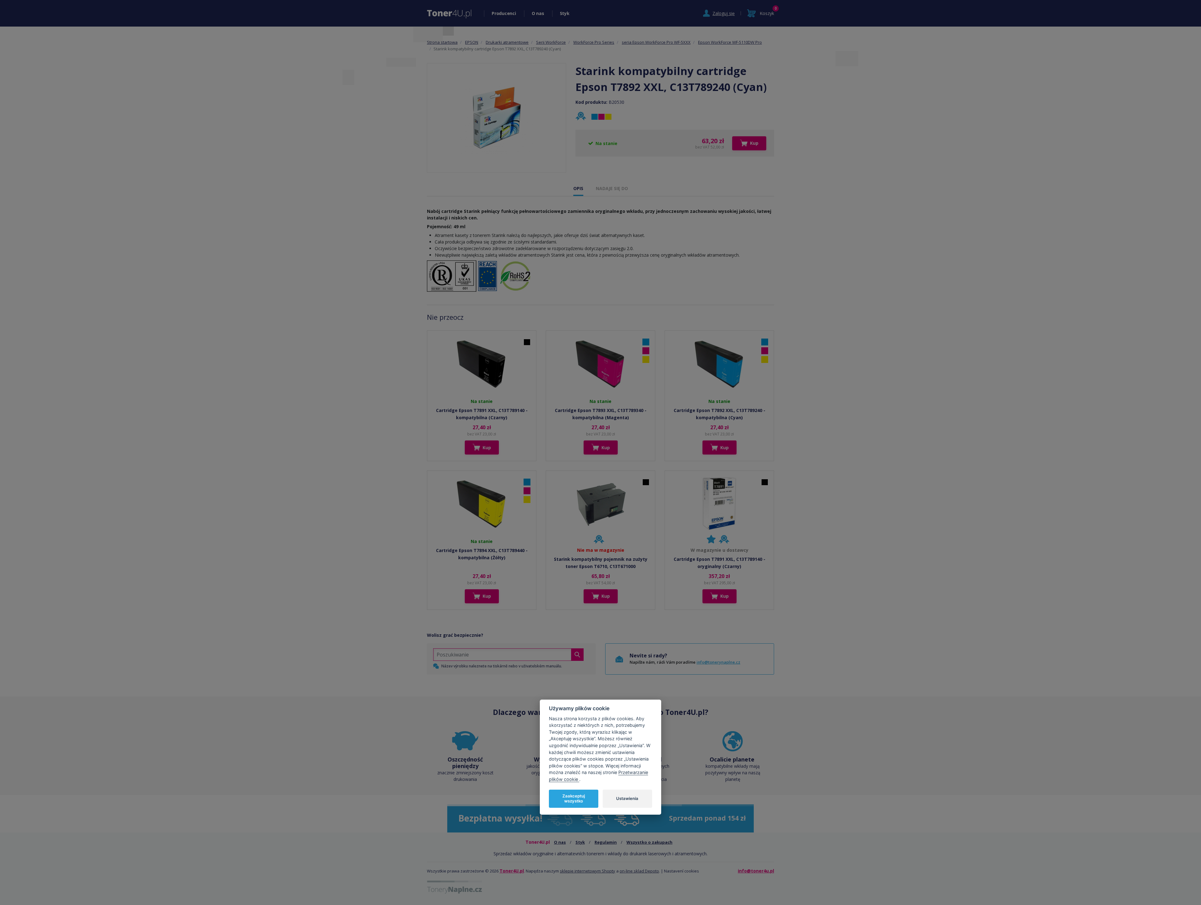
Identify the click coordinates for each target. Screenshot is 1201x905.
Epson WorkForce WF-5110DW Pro (730, 42)
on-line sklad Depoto (639, 871)
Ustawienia (627, 798)
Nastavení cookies (681, 871)
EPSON (471, 42)
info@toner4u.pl (756, 871)
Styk (565, 13)
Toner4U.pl (511, 871)
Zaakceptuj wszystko (573, 798)
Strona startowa (442, 42)
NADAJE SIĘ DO (612, 188)
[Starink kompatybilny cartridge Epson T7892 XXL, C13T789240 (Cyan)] (496, 117)
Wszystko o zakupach (649, 842)
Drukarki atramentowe (507, 42)
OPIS (578, 188)
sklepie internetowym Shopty (587, 871)
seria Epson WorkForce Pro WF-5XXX (656, 42)
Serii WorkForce (551, 42)
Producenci (504, 13)
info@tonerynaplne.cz (718, 662)
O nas (538, 13)
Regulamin (606, 842)
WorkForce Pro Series (593, 42)
